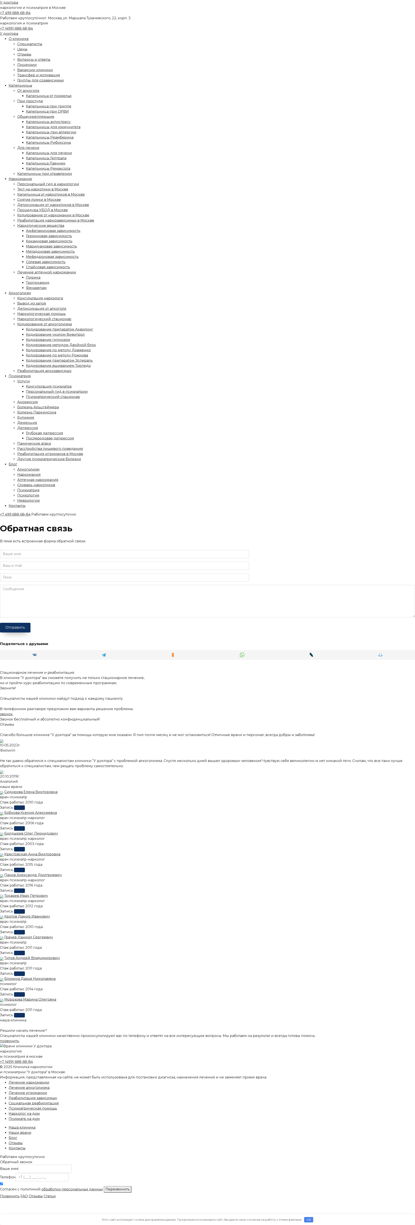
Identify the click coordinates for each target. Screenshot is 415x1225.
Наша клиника (22, 1127)
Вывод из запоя (31, 303)
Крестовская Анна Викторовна (32, 854)
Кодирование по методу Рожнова (57, 355)
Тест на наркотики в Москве (42, 189)
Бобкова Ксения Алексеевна (30, 813)
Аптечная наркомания (37, 480)
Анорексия (27, 402)
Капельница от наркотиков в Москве (51, 194)
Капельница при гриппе (48, 106)
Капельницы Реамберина (49, 137)
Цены (22, 49)
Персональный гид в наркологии (48, 184)
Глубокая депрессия (44, 433)
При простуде (30, 101)
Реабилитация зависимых (33, 1098)
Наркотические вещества (40, 226)
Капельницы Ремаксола (48, 168)
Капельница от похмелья (49, 96)
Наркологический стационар (44, 319)
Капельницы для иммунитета (53, 127)
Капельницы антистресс (48, 122)
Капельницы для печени (49, 153)
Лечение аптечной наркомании (46, 272)
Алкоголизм (20, 293)
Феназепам (36, 288)
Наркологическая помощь (41, 314)
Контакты (17, 506)
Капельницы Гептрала (46, 158)
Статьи (50, 1196)
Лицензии (27, 65)
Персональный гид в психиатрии (57, 392)
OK (308, 1219)
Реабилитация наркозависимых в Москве (55, 220)
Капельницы (20, 85)
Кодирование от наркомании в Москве (53, 215)
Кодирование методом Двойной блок (61, 345)
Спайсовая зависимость (48, 267)
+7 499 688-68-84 (15, 13)
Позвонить (10, 1196)
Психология (28, 495)
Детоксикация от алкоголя (41, 309)
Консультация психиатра (49, 386)
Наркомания (20, 179)
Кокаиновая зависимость (49, 241)
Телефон (8, 1177)
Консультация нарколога (40, 298)
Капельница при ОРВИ (47, 111)
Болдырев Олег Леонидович (31, 833)
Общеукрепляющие (35, 117)
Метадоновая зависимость (50, 251)
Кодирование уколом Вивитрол (55, 334)
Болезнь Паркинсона (36, 412)
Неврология (28, 500)
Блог (13, 464)
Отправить (15, 627)
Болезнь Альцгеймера (38, 407)
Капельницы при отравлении (44, 174)
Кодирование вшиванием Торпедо (58, 366)
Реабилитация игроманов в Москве (50, 454)
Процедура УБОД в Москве (42, 210)
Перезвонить (117, 1189)
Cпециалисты (29, 44)
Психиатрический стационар (53, 397)
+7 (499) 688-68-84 (16, 28)
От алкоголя (28, 91)
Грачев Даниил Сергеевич (28, 937)
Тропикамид (37, 283)
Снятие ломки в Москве (39, 200)
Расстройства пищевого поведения (50, 449)
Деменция (27, 423)
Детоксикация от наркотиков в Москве (53, 205)
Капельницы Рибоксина (48, 143)
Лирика (33, 277)
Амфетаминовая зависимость (53, 231)
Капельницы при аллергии (51, 132)
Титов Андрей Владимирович (32, 958)
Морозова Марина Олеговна (30, 999)
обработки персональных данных (72, 1189)
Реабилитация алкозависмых (44, 371)
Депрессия (27, 428)
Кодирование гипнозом (48, 340)
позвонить (9, 1041)
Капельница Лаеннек (45, 163)
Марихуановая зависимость (51, 246)
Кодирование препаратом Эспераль (59, 360)
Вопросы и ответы (33, 59)
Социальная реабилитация (34, 1103)
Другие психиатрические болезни (49, 459)
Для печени (28, 148)
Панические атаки (34, 443)
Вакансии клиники (35, 70)
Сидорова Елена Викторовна (30, 792)
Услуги (23, 381)
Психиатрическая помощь (33, 1108)
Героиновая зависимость (49, 236)
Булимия (25, 417)
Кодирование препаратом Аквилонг (59, 329)
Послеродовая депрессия (50, 438)
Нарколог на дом (24, 1114)
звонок (6, 714)
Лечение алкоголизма (29, 1088)
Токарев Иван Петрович (26, 896)
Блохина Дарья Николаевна (30, 979)
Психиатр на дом (24, 1119)
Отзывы (24, 54)
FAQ (24, 1196)
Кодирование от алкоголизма (44, 324)
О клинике (19, 39)
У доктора (9, 2)
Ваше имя (9, 1169)
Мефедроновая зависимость (52, 257)
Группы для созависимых (40, 80)
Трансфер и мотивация (38, 75)
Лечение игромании (28, 1093)
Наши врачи (20, 1133)
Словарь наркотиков (36, 485)
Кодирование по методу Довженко (58, 350)
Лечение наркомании (29, 1082)
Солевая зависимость (45, 262)
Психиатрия (20, 376)
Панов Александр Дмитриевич (33, 875)
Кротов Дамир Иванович (27, 916)
